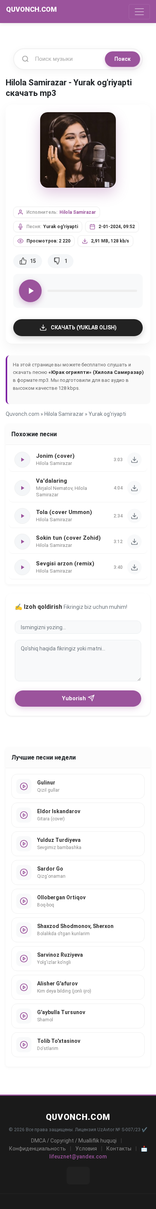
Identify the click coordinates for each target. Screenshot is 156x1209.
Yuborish (74, 698)
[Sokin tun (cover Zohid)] (134, 541)
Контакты (118, 1149)
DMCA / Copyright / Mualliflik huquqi (74, 1141)
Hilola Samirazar (77, 212)
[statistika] (78, 1175)
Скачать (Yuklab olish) (84, 327)
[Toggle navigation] (139, 11)
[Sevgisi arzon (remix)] (134, 567)
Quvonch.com (22, 414)
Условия (86, 1149)
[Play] (30, 290)
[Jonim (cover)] (134, 459)
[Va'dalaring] (134, 488)
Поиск (122, 59)
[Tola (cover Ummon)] (134, 516)
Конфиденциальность (37, 1149)
